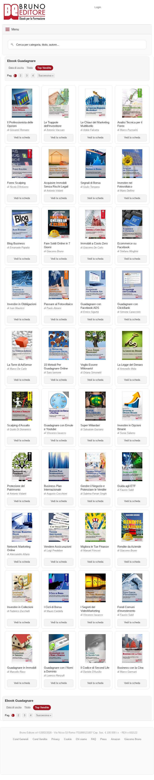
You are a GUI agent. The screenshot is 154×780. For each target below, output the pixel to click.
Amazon (115, 739)
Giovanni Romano (19, 130)
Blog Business (16, 243)
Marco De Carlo (18, 369)
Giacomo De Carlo (93, 247)
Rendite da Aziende (129, 546)
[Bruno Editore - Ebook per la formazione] (24, 12)
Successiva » (45, 75)
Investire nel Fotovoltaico (124, 184)
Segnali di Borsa (90, 182)
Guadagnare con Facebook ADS (91, 305)
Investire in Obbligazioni (21, 304)
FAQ (93, 739)
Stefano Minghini (129, 251)
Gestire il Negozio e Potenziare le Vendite (93, 487)
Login (97, 7)
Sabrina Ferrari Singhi (95, 493)
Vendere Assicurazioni (57, 546)
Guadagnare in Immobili (21, 667)
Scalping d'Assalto (18, 425)
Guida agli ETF (126, 486)
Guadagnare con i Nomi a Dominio (58, 669)
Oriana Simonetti (92, 372)
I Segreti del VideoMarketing (90, 608)
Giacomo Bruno (55, 251)
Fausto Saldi (127, 490)
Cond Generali (20, 739)
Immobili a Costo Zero (94, 243)
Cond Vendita (40, 739)
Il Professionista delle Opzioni (20, 124)
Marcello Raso (17, 672)
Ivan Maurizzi (17, 308)
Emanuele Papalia (19, 247)
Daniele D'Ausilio (92, 672)
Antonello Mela (128, 369)
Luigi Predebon (55, 550)
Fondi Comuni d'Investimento (126, 608)
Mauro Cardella (55, 611)
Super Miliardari (90, 425)
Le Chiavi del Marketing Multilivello (95, 124)
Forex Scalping (16, 182)
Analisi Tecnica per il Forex (129, 124)
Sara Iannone (54, 372)
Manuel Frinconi (91, 550)
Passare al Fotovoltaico (58, 304)
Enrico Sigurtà (91, 312)
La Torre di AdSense (19, 364)
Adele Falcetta (91, 130)
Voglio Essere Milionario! (89, 366)
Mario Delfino (127, 190)
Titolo (30, 67)
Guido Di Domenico (20, 429)
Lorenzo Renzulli (56, 675)
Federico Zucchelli (20, 611)
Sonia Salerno (127, 433)
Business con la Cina (130, 667)
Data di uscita (16, 67)
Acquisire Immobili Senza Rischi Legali (56, 184)
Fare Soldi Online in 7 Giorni (57, 245)
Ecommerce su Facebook (126, 245)
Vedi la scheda (22, 137)
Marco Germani (128, 672)
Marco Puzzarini (129, 130)
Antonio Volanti (55, 190)
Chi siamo (81, 739)
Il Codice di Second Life (95, 667)
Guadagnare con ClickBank (127, 305)
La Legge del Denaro (130, 364)
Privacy (55, 739)
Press (103, 739)
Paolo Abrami (54, 308)
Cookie (68, 739)
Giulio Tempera (91, 187)
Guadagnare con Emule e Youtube (58, 427)
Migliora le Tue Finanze (95, 546)
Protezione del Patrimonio (16, 487)
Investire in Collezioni (20, 607)
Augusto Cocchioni (57, 493)
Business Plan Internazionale (53, 487)
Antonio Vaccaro (56, 130)
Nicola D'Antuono (19, 187)
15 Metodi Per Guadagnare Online (56, 366)
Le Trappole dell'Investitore (52, 124)
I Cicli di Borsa (53, 607)
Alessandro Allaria (19, 554)
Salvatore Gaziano (93, 429)
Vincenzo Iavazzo (56, 433)
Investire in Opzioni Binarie (129, 427)
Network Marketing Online (18, 548)
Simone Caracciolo (130, 312)
